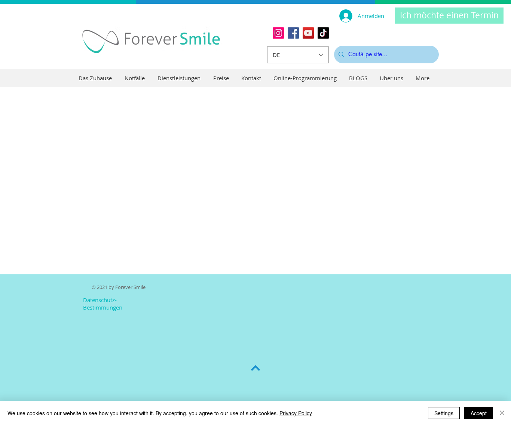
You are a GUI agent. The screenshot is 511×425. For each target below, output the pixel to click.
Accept (479, 413)
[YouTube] (308, 33)
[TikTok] (323, 33)
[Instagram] (278, 33)
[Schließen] (502, 413)
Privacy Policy (295, 413)
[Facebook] (293, 33)
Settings (443, 413)
